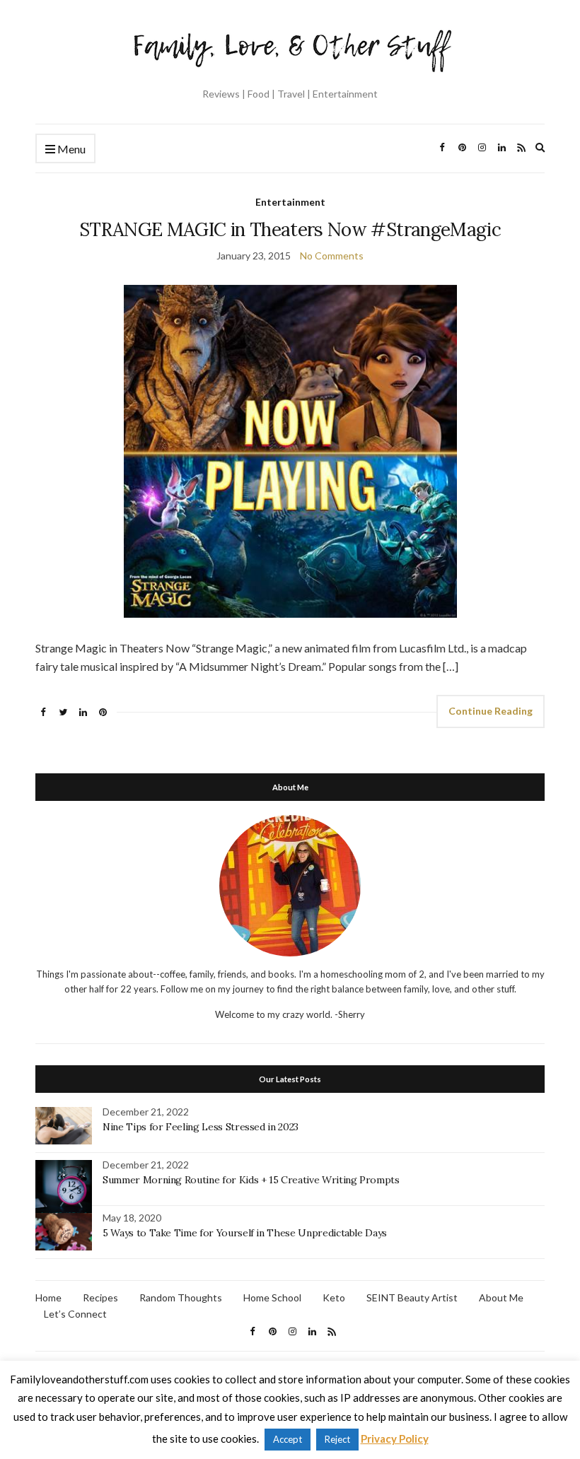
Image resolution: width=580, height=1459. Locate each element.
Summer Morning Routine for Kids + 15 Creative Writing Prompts (251, 1179)
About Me (501, 1297)
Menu (70, 149)
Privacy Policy (395, 1438)
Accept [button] (287, 1439)
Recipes (100, 1297)
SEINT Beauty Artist (412, 1297)
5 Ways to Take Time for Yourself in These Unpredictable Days (245, 1232)
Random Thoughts (180, 1297)
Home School (272, 1297)
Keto (334, 1297)
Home (48, 1297)
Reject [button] (337, 1439)
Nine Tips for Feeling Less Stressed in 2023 (200, 1126)
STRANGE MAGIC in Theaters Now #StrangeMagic (290, 229)
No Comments (332, 256)
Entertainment (290, 202)
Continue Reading (490, 711)
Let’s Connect (75, 1314)
